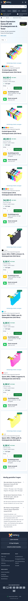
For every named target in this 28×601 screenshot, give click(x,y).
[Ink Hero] (7, 2)
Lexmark (24, 11)
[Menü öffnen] (1, 2)
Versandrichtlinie (5, 565)
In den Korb (18, 88)
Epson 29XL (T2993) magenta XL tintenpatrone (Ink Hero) (13, 378)
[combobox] (14, 6)
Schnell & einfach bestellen (14, 547)
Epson (14, 11)
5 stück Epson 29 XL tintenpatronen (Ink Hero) (11, 194)
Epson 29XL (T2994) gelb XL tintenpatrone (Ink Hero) (12, 439)
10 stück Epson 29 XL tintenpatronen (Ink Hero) (11, 71)
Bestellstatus (4, 578)
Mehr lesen (3, 35)
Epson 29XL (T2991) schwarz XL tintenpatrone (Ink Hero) (13, 255)
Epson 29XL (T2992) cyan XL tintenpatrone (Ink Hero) (12, 316)
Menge (4, 85)
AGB (20, 596)
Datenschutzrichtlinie (13, 596)
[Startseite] (1, 17)
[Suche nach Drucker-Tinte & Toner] (25, 6)
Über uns (3, 556)
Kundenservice (19, 556)
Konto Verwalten (5, 572)
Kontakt (17, 565)
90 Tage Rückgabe (14, 543)
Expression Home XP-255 (17, 17)
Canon (9, 11)
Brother (3, 11)
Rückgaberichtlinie (20, 559)
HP (19, 11)
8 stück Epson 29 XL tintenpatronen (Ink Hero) (11, 132)
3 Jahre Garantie (14, 539)
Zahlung (3, 563)
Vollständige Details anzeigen (14, 63)
